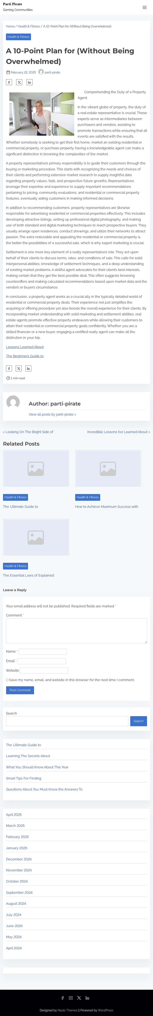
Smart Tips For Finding (23, 778)
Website (12, 670)
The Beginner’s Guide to (25, 356)
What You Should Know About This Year (37, 767)
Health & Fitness (29, 26)
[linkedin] (87, 999)
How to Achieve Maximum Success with (106, 507)
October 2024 (17, 881)
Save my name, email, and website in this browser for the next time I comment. (72, 680)
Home (10, 26)
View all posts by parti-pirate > (52, 414)
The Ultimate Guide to (20, 507)
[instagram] (71, 999)
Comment (15, 615)
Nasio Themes (68, 1010)
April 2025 (14, 815)
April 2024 (14, 948)
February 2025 (17, 837)
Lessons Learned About (25, 347)
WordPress (105, 1010)
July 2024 (13, 915)
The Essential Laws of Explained (28, 575)
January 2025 (16, 848)
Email (11, 661)
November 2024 (19, 870)
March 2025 (15, 826)
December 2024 (19, 859)
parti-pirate (52, 72)
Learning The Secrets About (28, 756)
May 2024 (13, 937)
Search (11, 713)
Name (12, 651)
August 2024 (16, 903)
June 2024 (14, 926)
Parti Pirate (12, 4)
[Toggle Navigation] (144, 7)
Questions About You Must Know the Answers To (44, 789)
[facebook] (9, 82)
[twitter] (19, 82)
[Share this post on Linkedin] (29, 82)
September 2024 (19, 892)
